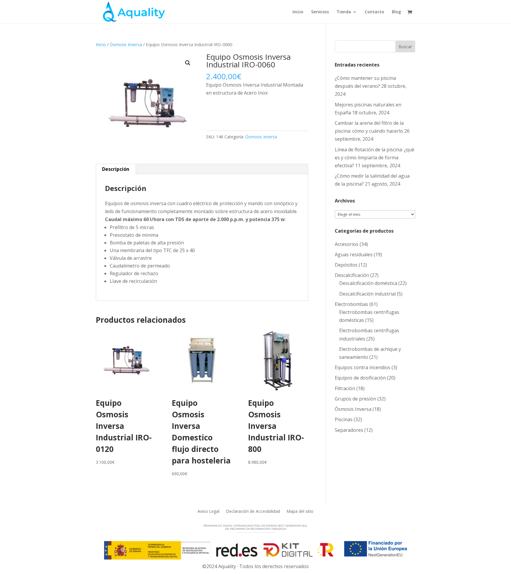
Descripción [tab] (115, 169)
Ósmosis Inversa (126, 44)
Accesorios (346, 244)
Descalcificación (352, 275)
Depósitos (346, 265)
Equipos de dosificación (360, 377)
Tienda (344, 12)
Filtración (345, 388)
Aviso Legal (208, 510)
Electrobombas (351, 304)
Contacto (374, 12)
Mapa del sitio (300, 510)
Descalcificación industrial (367, 294)
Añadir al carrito (235, 112)
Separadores (349, 430)
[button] (187, 63)
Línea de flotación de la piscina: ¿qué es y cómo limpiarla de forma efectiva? (374, 157)
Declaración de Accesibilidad (253, 510)
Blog (396, 12)
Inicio (297, 12)
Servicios (320, 12)
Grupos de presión (355, 398)
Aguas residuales (354, 254)
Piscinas (343, 419)
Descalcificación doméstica (368, 283)
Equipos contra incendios (362, 367)
